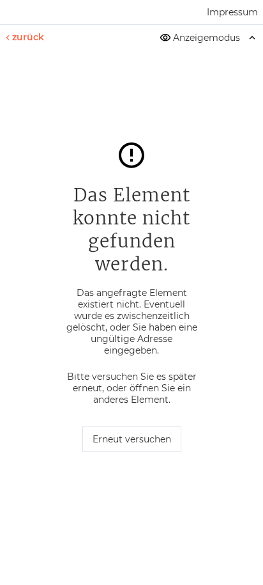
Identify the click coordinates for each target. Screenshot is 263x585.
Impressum (232, 12)
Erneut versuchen (132, 439)
